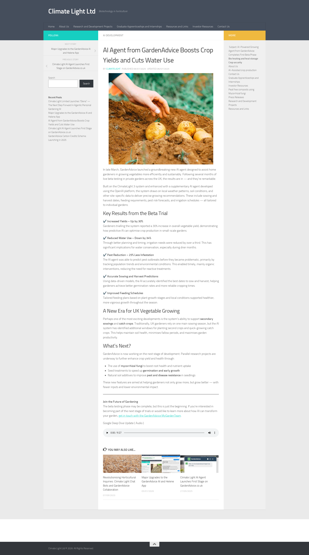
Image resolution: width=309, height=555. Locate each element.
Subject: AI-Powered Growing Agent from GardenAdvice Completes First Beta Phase (244, 51)
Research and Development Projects (92, 26)
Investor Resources (203, 26)
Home (51, 26)
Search (51, 77)
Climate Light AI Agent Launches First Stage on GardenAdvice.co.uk (194, 481)
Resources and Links (177, 26)
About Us (64, 26)
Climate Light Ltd (72, 11)
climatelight (113, 68)
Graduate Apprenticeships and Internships (139, 26)
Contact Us (223, 26)
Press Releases (236, 97)
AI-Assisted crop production (243, 70)
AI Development (113, 35)
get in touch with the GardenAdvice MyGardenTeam (150, 415)
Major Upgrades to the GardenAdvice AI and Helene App (158, 481)
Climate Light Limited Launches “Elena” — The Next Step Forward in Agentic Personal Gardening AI (69, 105)
